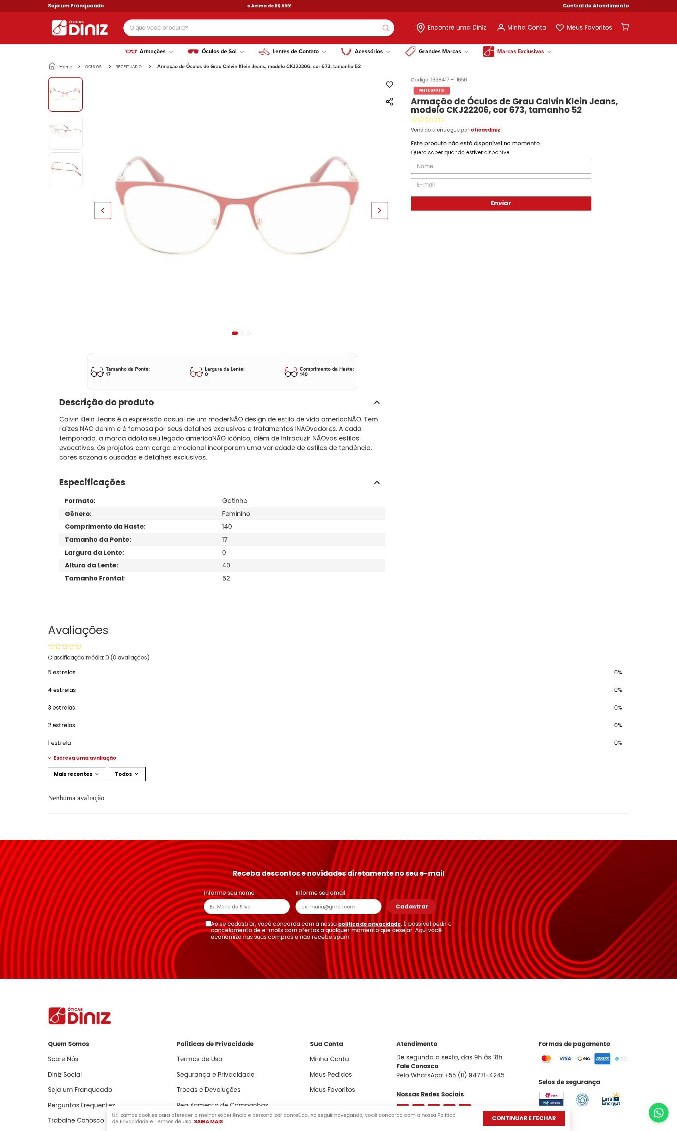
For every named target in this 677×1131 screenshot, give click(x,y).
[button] (596, 6)
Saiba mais (208, 1121)
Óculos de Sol (219, 51)
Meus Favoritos (589, 27)
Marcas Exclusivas (520, 51)
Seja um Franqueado (76, 5)
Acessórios (369, 51)
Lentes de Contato (296, 51)
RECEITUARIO (129, 66)
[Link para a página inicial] (61, 67)
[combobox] (258, 27)
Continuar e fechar (524, 1118)
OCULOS (93, 66)
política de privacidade (369, 924)
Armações (153, 51)
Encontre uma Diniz (457, 27)
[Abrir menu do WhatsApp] (659, 1113)
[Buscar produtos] (387, 28)
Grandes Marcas (440, 51)
